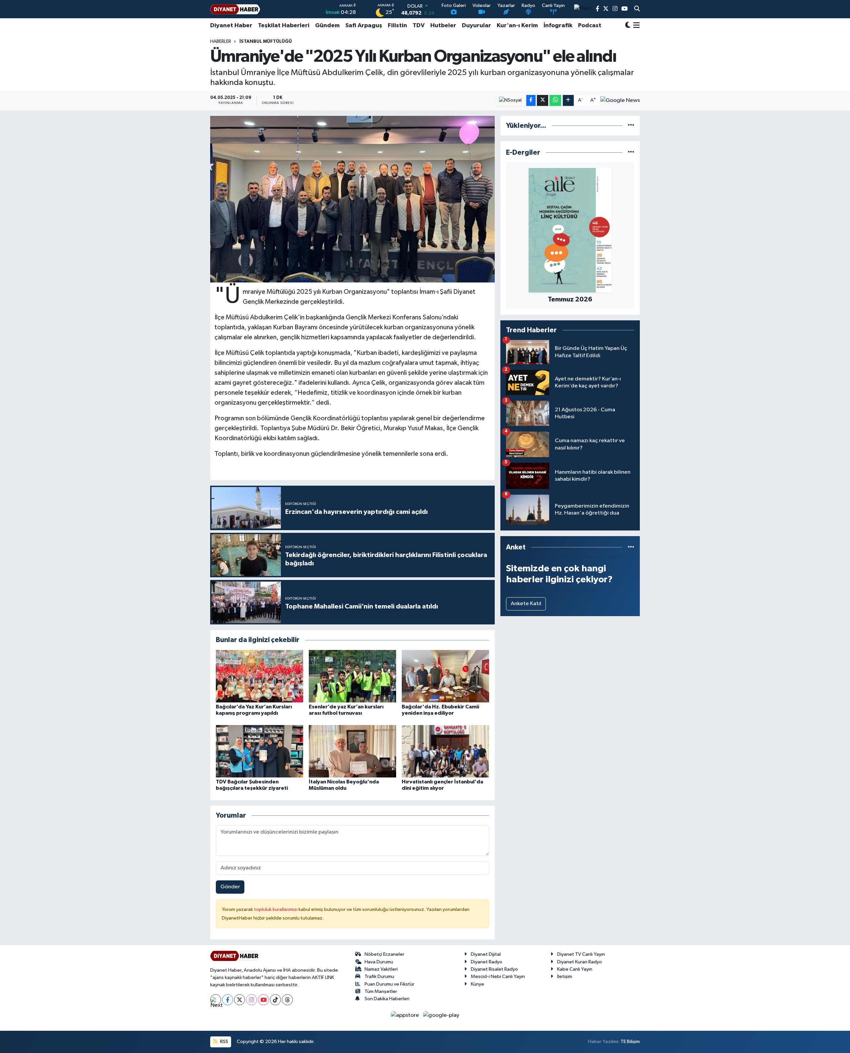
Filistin (397, 26)
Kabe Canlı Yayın (574, 969)
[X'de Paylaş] (542, 100)
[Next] (215, 999)
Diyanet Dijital (486, 954)
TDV (419, 26)
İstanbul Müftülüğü (265, 41)
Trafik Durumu (379, 976)
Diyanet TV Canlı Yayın (581, 954)
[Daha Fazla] (568, 100)
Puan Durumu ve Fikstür (389, 984)
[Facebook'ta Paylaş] (531, 100)
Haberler (220, 41)
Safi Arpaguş (363, 26)
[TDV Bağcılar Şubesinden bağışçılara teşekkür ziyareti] (259, 751)
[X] (239, 999)
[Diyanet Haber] (235, 9)
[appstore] (405, 1015)
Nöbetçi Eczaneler (384, 954)
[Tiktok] (275, 999)
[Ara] (637, 9)
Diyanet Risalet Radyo (494, 969)
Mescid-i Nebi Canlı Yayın (498, 976)
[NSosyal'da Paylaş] (510, 100)
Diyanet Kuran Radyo (579, 961)
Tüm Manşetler (381, 991)
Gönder (230, 887)
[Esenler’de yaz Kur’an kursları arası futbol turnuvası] (352, 676)
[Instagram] (251, 999)
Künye (477, 984)
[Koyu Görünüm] (628, 26)
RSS (223, 1041)
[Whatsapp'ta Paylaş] (555, 100)
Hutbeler (443, 26)
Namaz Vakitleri (381, 969)
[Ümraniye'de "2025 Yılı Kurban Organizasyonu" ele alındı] (352, 199)
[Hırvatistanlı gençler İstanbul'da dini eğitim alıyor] (445, 751)
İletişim (564, 976)
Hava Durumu (379, 961)
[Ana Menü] (635, 25)
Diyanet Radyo (486, 961)
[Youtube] (263, 999)
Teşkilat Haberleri (283, 26)
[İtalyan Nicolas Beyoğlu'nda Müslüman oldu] (352, 751)
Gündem (327, 26)
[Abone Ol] (620, 100)
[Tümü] (631, 125)
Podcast (589, 26)
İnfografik (558, 26)
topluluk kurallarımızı (276, 909)
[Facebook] (227, 999)
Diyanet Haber (231, 26)
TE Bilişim (630, 1041)
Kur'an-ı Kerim (517, 26)
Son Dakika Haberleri (387, 998)
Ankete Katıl (526, 604)
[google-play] (441, 1015)
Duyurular (476, 26)
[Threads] (287, 999)
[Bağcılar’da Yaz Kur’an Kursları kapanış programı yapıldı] (259, 676)
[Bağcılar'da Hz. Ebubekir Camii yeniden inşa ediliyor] (445, 676)
